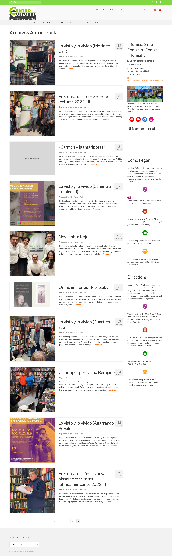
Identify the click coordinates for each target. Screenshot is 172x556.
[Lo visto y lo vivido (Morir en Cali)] (32, 63)
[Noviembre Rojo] (32, 254)
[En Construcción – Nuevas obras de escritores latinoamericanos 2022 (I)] (32, 490)
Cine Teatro (74, 56)
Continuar (72, 69)
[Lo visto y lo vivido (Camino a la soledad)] (32, 203)
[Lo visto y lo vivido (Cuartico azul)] (32, 339)
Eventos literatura (76, 107)
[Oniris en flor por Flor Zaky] (32, 294)
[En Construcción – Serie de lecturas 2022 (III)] (32, 113)
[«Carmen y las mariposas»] (32, 158)
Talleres (72, 378)
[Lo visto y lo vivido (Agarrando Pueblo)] (32, 440)
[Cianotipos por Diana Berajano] (32, 389)
